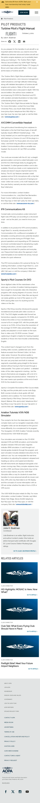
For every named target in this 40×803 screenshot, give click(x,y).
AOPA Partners (9, 707)
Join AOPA (7, 687)
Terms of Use (9, 732)
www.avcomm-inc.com (25, 203)
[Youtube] (27, 792)
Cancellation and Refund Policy (17, 736)
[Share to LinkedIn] (19, 41)
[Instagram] (20, 792)
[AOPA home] (7, 13)
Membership (8, 691)
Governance (8, 699)
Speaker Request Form (11, 711)
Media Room (8, 722)
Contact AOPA (9, 717)
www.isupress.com (11, 117)
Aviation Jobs (9, 746)
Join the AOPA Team (10, 703)
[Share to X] (14, 41)
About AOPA (8, 683)
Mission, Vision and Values (12, 695)
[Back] (2, 19)
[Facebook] (5, 792)
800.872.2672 (5, 783)
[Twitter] (12, 792)
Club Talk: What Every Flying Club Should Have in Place (18, 627)
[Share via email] (24, 41)
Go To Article (31, 595)
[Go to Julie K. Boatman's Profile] (10, 525)
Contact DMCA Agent (12, 755)
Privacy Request (10, 760)
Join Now (24, 13)
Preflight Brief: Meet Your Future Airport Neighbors (17, 664)
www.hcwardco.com (8, 274)
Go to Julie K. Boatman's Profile (24, 551)
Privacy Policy (9, 741)
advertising (8, 727)
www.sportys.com (21, 407)
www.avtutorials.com (24, 504)
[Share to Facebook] (9, 41)
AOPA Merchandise (11, 751)
